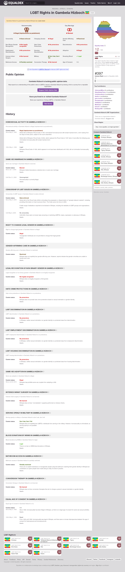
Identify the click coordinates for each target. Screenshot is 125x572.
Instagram (110, 559)
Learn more (41, 21)
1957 (43, 132)
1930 (35, 149)
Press (19, 559)
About (6, 559)
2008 (15, 177)
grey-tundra (98, 98)
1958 (15, 132)
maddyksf (98, 102)
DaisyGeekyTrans (100, 92)
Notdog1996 (98, 108)
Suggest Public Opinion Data (48, 90)
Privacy (40, 559)
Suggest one (110, 118)
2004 (43, 138)
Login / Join (116, 3)
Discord (89, 559)
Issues (86, 3)
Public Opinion (101, 3)
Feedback (12, 559)
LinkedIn (118, 559)
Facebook (102, 559)
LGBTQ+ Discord (44, 69)
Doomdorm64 (99, 100)
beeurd (97, 106)
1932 (7, 147)
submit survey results (112, 62)
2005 (15, 200)
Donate (28, 559)
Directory (60, 559)
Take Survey (48, 104)
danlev (97, 96)
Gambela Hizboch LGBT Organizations (106, 112)
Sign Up (98, 565)
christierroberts (100, 94)
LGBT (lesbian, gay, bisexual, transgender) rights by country (70, 565)
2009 (14, 170)
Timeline (93, 3)
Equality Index (79, 3)
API (23, 559)
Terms (34, 559)
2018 (15, 382)
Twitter (95, 559)
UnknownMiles (99, 90)
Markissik (98, 104)
